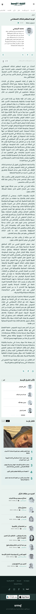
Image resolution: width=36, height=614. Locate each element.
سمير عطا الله (22, 401)
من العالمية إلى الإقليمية (19, 525)
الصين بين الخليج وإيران (19, 562)
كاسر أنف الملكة (21, 515)
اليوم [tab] (8, 419)
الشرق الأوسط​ (25, 9)
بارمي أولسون (23, 538)
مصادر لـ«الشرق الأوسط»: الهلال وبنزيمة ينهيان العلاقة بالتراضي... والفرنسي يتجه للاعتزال (16, 464)
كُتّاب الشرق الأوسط (27, 378)
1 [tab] (23, 413)
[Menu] (34, 3)
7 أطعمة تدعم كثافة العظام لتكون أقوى (18, 470)
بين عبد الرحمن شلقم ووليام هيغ (16, 544)
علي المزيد (24, 527)
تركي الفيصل (22, 385)
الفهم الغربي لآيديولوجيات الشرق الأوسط (14, 553)
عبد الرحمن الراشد (21, 393)
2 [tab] (18, 413)
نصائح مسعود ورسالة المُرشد (17, 497)
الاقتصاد (9, 9)
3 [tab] (13, 413)
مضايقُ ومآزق (22, 506)
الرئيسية (33, 9)
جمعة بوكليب (23, 546)
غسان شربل (23, 409)
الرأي (14, 9)
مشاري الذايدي (23, 499)
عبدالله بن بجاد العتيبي (22, 555)
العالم (19, 9)
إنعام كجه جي (23, 517)
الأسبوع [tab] (3, 419)
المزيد (4, 378)
